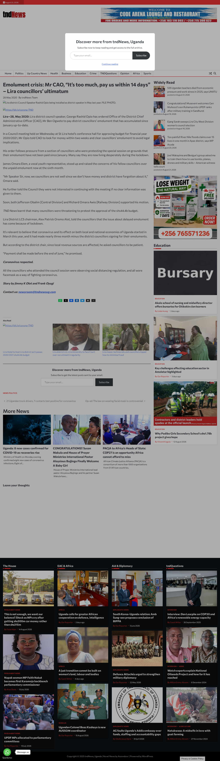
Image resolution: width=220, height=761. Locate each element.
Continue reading (110, 64)
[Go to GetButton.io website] (7, 758)
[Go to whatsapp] (7, 752)
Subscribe (141, 55)
